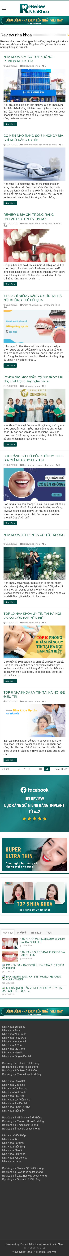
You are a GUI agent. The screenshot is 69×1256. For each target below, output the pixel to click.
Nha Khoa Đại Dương (14, 1088)
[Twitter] (31, 1248)
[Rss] (25, 1248)
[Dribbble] (37, 1248)
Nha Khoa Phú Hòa (13, 1096)
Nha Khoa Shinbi (12, 1150)
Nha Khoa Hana (11, 1161)
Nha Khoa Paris (11, 1030)
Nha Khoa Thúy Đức (14, 1037)
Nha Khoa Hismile (12, 1052)
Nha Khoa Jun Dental (14, 1103)
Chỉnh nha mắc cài (31, 305)
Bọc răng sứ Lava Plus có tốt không (22, 1172)
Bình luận (36, 932)
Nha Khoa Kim (10, 1139)
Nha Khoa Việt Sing (13, 1146)
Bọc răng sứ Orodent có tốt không (21, 1179)
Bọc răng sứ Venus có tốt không (20, 1066)
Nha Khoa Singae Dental (16, 1056)
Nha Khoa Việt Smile (14, 1092)
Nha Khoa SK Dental (14, 1048)
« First (5, 769)
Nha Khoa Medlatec (13, 1084)
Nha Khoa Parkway (13, 1143)
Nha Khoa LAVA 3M (13, 1081)
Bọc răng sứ (28, 465)
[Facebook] (28, 1248)
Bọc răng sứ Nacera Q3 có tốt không (23, 1168)
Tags (49, 932)
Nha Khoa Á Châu (12, 1045)
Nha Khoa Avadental (14, 1041)
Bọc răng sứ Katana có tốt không (20, 1063)
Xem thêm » (10, 124)
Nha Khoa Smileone (13, 1154)
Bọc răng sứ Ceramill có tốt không (21, 1074)
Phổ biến (22, 932)
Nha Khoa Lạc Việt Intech (16, 1099)
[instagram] (43, 1248)
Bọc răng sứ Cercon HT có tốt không (23, 1121)
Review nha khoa (31, 66)
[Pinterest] (34, 1248)
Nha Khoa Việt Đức (13, 1110)
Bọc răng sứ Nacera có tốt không (21, 1128)
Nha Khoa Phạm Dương (16, 1107)
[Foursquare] (40, 1248)
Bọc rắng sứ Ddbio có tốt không (20, 1070)
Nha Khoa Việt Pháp (14, 1135)
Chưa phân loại (30, 144)
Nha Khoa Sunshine (13, 1026)
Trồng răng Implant (50, 223)
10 (46, 622)
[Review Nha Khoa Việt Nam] (34, 8)
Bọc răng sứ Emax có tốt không (20, 1125)
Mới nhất (8, 932)
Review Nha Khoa (30, 1244)
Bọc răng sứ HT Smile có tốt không (22, 1117)
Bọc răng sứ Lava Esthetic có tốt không (24, 1175)
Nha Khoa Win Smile (14, 1034)
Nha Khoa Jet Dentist (14, 1157)
